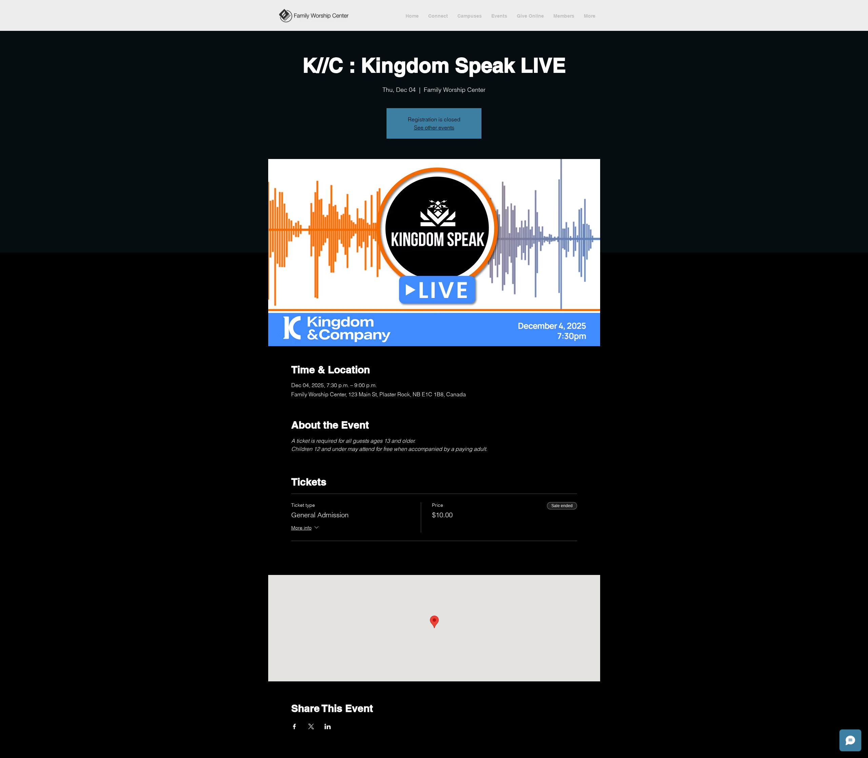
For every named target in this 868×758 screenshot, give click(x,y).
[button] (499, 16)
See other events (434, 127)
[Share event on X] (311, 726)
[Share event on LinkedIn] (327, 726)
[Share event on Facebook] (294, 726)
